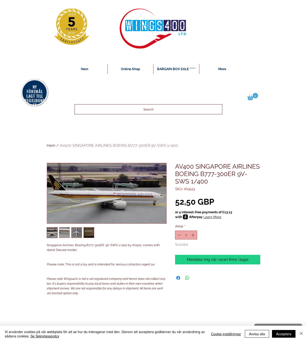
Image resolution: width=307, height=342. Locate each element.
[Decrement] (179, 235)
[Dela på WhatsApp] (187, 278)
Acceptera (283, 333)
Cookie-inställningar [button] (226, 333)
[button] (252, 96)
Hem (51, 145)
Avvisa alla (257, 333)
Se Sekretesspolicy (44, 336)
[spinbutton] (186, 235)
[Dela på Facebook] (178, 278)
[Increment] (193, 235)
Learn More (212, 217)
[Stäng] (301, 334)
